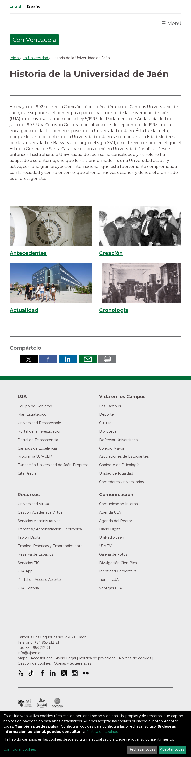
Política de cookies (135, 658)
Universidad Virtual (34, 504)
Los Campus (110, 406)
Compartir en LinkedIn (68, 359)
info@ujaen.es (30, 653)
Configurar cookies (19, 749)
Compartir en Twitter (29, 359)
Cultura (105, 423)
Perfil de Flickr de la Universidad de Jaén (86, 673)
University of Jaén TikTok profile (31, 673)
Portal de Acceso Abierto (39, 579)
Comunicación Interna (118, 504)
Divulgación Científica (118, 563)
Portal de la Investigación (40, 431)
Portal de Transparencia (38, 440)
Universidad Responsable (39, 423)
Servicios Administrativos (39, 521)
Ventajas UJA (110, 588)
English (16, 6)
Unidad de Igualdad (116, 473)
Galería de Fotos (113, 554)
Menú (171, 23)
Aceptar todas (172, 749)
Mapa (22, 658)
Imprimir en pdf (107, 359)
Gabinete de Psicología (119, 465)
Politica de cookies (102, 731)
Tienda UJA (109, 579)
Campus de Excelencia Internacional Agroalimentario (42, 703)
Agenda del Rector (115, 521)
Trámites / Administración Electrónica (50, 529)
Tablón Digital (29, 537)
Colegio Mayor (111, 448)
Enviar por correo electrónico (88, 359)
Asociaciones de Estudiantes (124, 456)
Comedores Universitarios (121, 482)
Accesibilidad (42, 658)
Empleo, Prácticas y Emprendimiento (50, 546)
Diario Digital (110, 529)
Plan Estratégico (32, 414)
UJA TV (105, 546)
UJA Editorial (29, 588)
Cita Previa (27, 473)
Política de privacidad (97, 658)
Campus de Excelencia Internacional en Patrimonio (25, 703)
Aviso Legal (66, 658)
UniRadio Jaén (111, 537)
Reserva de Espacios (35, 554)
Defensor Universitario (118, 440)
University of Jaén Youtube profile (20, 673)
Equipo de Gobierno (35, 406)
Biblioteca (107, 431)
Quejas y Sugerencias (72, 663)
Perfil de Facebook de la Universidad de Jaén (42, 673)
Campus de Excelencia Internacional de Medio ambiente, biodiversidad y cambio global (57, 703)
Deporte (106, 414)
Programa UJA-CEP (35, 456)
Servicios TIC (29, 563)
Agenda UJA (110, 512)
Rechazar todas (141, 749)
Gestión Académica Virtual (40, 512)
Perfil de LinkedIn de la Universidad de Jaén (53, 673)
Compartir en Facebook (48, 359)
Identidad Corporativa (118, 571)
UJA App (25, 571)
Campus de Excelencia (37, 448)
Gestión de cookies (34, 663)
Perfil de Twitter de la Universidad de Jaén (64, 673)
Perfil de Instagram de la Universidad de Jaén (75, 673)
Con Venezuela (34, 39)
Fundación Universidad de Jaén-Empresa (53, 465)
